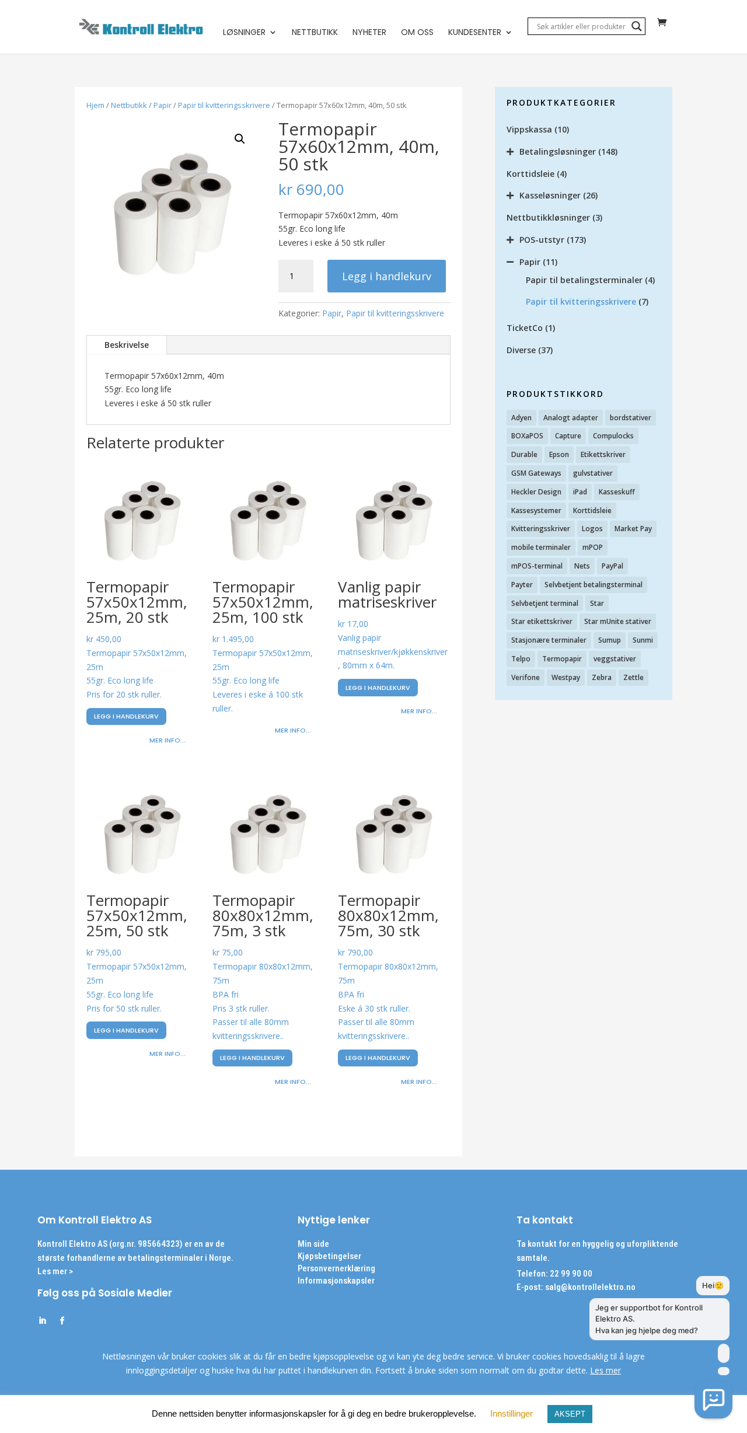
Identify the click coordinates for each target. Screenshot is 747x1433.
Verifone (525, 677)
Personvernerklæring (336, 1268)
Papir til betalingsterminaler (584, 279)
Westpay (565, 677)
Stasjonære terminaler (549, 640)
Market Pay (633, 529)
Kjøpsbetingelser (329, 1256)
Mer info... (167, 740)
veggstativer (615, 659)
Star (597, 603)
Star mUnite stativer (617, 621)
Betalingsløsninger (557, 151)
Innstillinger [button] (511, 1413)
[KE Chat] (713, 1399)
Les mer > (55, 1271)
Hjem (95, 105)
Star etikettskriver (542, 621)
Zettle (633, 677)
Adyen (521, 418)
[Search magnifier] (637, 26)
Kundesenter (474, 33)
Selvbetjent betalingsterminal (593, 585)
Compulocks (613, 436)
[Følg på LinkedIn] (42, 1321)
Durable (524, 454)
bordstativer (630, 418)
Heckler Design (536, 492)
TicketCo (525, 327)
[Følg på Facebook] (61, 1321)
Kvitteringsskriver (540, 529)
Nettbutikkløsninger (548, 217)
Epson (559, 454)
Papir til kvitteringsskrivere (224, 105)
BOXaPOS (527, 436)
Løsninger (244, 33)
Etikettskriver (603, 454)
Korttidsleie (530, 173)
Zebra (602, 677)
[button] (239, 138)
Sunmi (643, 640)
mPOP (592, 547)
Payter (522, 585)
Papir (162, 105)
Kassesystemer (536, 510)
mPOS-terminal (537, 566)
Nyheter (369, 33)
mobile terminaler (541, 547)
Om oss (417, 33)
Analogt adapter (570, 418)
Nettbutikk (315, 33)
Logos (592, 529)
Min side (313, 1244)
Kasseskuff (617, 492)
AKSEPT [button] (569, 1414)
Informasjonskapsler (336, 1280)
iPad (580, 492)
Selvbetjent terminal (544, 603)
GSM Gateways (536, 473)
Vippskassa (529, 129)
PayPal (612, 566)
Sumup (609, 640)
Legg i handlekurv (386, 276)
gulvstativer (593, 473)
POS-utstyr (541, 239)
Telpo (520, 659)
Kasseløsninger (550, 195)
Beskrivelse (126, 344)
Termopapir (562, 659)
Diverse (521, 349)
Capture (568, 436)
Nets (582, 566)
